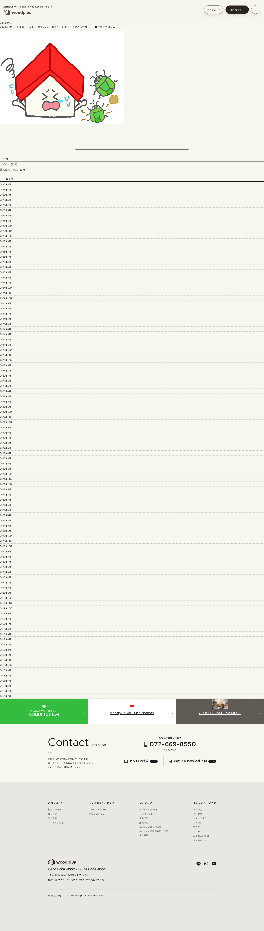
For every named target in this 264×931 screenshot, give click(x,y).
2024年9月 (5, 303)
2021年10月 (6, 484)
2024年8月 (5, 308)
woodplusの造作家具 (150, 826)
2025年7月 (5, 251)
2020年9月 (5, 551)
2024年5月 (5, 323)
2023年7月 (5, 375)
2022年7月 (5, 437)
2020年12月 (6, 535)
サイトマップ (200, 840)
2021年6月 (5, 504)
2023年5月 (5, 385)
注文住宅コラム (9, 169)
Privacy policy (55, 895)
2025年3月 (5, 272)
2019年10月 (6, 608)
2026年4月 (5, 204)
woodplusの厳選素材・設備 (153, 831)
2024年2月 (5, 339)
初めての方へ (54, 809)
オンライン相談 (56, 822)
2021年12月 (6, 473)
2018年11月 (6, 660)
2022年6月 (5, 442)
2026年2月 (5, 215)
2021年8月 (5, 494)
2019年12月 (6, 597)
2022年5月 (5, 448)
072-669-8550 (173, 744)
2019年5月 (5, 634)
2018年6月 (5, 680)
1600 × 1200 (26, 27)
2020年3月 (5, 582)
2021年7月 (5, 499)
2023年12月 (6, 349)
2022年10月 (6, 422)
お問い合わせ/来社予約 (190, 761)
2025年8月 (5, 246)
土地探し (143, 822)
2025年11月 (6, 230)
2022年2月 (5, 463)
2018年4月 (5, 690)
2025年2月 (5, 277)
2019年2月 (5, 649)
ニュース (197, 831)
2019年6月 (5, 628)
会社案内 (197, 813)
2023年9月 (5, 365)
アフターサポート (148, 813)
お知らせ (5, 164)
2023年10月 (6, 360)
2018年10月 (6, 665)
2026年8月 (5, 184)
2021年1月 (5, 530)
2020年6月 (5, 566)
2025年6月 (5, 256)
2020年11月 (6, 541)
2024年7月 (5, 313)
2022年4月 (5, 453)
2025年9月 (5, 241)
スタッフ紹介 (200, 818)
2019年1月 (5, 654)
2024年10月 (6, 298)
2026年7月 (5, 189)
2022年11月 (6, 416)
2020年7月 (5, 561)
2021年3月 (5, 520)
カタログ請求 (139, 761)
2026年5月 (5, 199)
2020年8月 (5, 556)
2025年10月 (6, 236)
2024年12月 (6, 287)
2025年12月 (6, 225)
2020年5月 (5, 572)
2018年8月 (5, 670)
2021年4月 (5, 515)
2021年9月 (5, 489)
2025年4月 (5, 267)
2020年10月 (6, 546)
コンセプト (53, 813)
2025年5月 (5, 261)
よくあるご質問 (201, 835)
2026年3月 (5, 210)
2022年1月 (5, 468)
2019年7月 (5, 623)
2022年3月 (5, 458)
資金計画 (143, 818)
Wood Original (97, 813)
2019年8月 (5, 618)
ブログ (196, 827)
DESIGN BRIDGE (97, 809)
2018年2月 (5, 696)
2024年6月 (5, 318)
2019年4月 (5, 639)
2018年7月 (5, 675)
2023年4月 (5, 391)
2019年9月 (5, 613)
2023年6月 (5, 380)
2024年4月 (5, 329)
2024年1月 (5, 344)
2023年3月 (5, 396)
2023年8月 (5, 370)
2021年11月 (6, 479)
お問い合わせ (235, 9)
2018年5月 (5, 685)
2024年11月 (6, 292)
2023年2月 (5, 401)
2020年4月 (5, 577)
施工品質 (143, 835)
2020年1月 (5, 592)
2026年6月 (5, 194)
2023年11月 (6, 355)
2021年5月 (5, 509)
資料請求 (211, 9)
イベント (197, 822)
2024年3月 (5, 334)
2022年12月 (6, 411)
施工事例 (52, 818)
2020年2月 (5, 587)
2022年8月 (5, 432)
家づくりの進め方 (148, 809)
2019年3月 (5, 644)
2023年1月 (5, 406)
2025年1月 (5, 282)
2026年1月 (5, 220)
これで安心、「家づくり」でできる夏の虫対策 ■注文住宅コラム (75, 27)
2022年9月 (5, 427)
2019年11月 (6, 603)
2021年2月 (5, 525)
